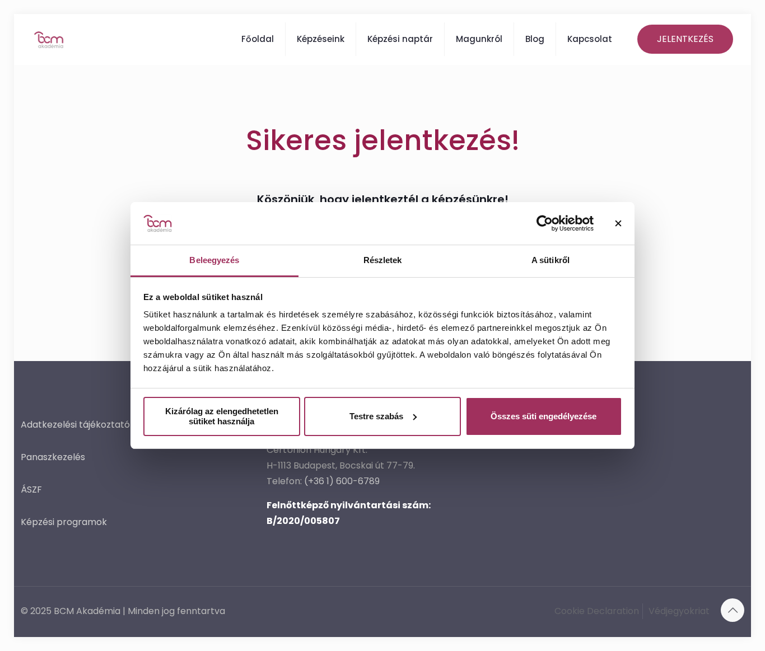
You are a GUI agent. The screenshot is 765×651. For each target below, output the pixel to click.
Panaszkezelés (53, 457)
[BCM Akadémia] (49, 39)
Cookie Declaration (596, 611)
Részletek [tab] (382, 260)
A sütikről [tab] (550, 260)
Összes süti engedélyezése (543, 416)
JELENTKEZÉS (685, 38)
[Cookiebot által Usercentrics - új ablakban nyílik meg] (545, 223)
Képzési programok (64, 522)
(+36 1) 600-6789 (342, 481)
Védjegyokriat (679, 611)
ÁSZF (31, 489)
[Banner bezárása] (618, 223)
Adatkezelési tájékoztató (75, 424)
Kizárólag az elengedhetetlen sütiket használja (221, 416)
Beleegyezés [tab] (214, 260)
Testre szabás (376, 416)
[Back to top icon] (732, 610)
